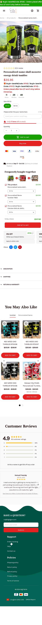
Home (2, 18)
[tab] (19, 405)
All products (11, 18)
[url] (31, 599)
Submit (21, 530)
